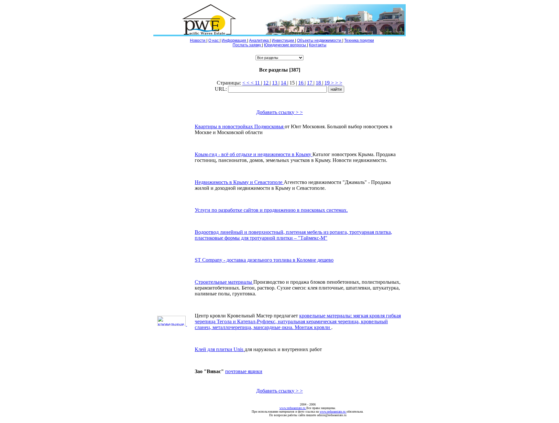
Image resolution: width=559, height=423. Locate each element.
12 (266, 83)
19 (327, 83)
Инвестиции (283, 40)
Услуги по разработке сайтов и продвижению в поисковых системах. (271, 210)
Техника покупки (359, 40)
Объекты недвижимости (319, 40)
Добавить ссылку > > (279, 112)
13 (275, 83)
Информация (234, 40)
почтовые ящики (243, 371)
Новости (198, 40)
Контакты (317, 45)
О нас (214, 40)
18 (319, 83)
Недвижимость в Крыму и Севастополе (239, 182)
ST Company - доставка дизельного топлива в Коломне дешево (264, 260)
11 (258, 83)
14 (284, 83)
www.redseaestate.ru (293, 408)
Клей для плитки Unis (220, 349)
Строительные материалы (224, 282)
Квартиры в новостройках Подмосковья (240, 126)
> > (335, 83)
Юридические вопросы (285, 45)
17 (310, 83)
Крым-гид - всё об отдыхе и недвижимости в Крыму (253, 154)
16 (301, 83)
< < (251, 83)
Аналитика (259, 40)
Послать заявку (247, 45)
